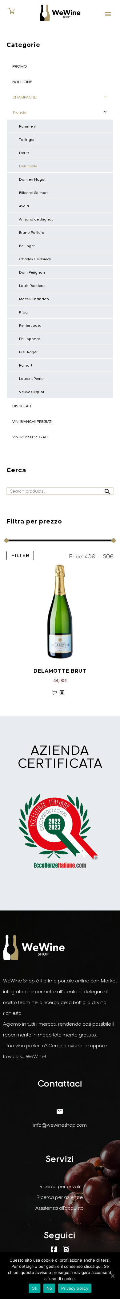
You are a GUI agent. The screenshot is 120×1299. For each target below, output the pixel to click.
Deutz (24, 153)
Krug (23, 312)
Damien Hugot (32, 179)
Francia (19, 112)
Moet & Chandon (34, 299)
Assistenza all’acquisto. (60, 1208)
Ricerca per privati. (60, 1186)
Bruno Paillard (31, 232)
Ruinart (25, 365)
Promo (19, 66)
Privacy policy (74, 1288)
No (49, 1288)
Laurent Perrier (32, 378)
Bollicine (22, 81)
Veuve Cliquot (31, 392)
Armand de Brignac (36, 219)
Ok (34, 1288)
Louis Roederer (32, 286)
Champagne (24, 97)
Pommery (27, 126)
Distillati (21, 406)
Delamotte (28, 166)
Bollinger (27, 246)
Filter (20, 555)
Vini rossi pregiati (30, 437)
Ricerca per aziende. (60, 1197)
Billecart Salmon (33, 193)
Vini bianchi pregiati (32, 421)
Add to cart (54, 692)
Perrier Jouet (30, 325)
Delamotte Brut (60, 671)
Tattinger (26, 139)
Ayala (24, 206)
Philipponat (29, 339)
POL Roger (28, 352)
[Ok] (112, 1276)
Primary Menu (108, 14)
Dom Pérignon (32, 272)
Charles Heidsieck (35, 259)
